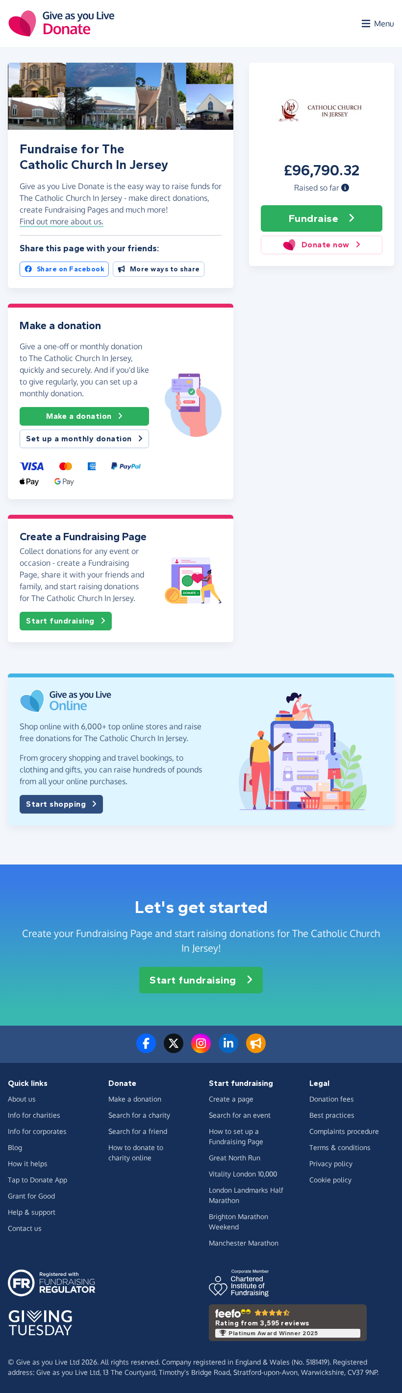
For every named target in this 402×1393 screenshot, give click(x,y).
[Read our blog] (256, 1049)
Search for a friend (137, 1131)
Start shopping (56, 804)
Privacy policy (330, 1163)
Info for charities (34, 1115)
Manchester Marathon (243, 1243)
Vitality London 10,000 (243, 1174)
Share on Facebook (71, 269)
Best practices (331, 1115)
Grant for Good (31, 1196)
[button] (345, 187)
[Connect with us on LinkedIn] (228, 1049)
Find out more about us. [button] (61, 221)
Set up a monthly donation (79, 438)
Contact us (25, 1228)
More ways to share (165, 269)
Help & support (31, 1212)
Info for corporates (37, 1131)
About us (22, 1099)
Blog (15, 1147)
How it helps (28, 1163)
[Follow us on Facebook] (146, 1049)
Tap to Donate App (37, 1180)
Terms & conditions (340, 1147)
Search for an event (240, 1115)
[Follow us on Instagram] (201, 1049)
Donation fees (331, 1099)
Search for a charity (139, 1115)
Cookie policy (330, 1180)
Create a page (231, 1099)
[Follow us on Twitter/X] (173, 1049)
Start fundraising (60, 620)
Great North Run (234, 1157)
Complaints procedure (344, 1131)
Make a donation (79, 416)
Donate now (326, 244)
